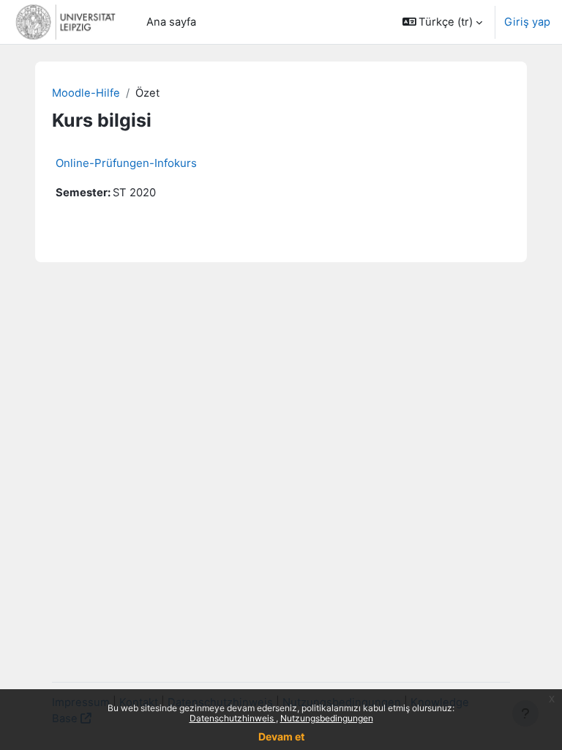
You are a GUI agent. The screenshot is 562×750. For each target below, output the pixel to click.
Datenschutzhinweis (233, 718)
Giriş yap (527, 22)
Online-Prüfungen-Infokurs (126, 163)
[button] (442, 22)
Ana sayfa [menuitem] (171, 22)
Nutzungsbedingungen (326, 718)
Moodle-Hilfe (86, 93)
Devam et (281, 736)
